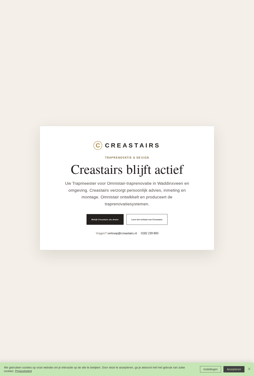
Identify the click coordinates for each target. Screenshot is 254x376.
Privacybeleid (23, 371)
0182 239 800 (149, 233)
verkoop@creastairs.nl (122, 233)
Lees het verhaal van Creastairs (147, 219)
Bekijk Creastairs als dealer (105, 219)
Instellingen (210, 369)
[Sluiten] (249, 369)
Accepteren (234, 369)
